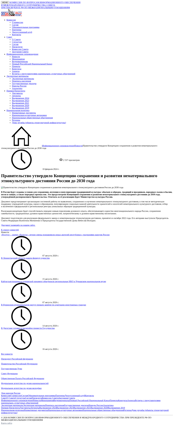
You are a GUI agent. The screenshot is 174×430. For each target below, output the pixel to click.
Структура (17, 42)
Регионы (16, 120)
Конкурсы (16, 69)
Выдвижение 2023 (20, 100)
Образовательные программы (25, 27)
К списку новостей (10, 230)
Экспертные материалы (23, 78)
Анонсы (16, 71)
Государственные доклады (24, 83)
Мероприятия (18, 59)
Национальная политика (12, 410)
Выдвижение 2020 (20, 105)
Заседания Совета (20, 52)
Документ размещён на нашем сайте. (18, 225)
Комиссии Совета (20, 49)
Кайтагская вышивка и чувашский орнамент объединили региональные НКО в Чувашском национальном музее (53, 281)
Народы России (19, 86)
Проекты (16, 66)
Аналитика (17, 88)
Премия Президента (10, 408)
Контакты (16, 34)
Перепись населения (21, 81)
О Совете (16, 39)
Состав (15, 25)
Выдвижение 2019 (20, 108)
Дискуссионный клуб (22, 32)
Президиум (17, 47)
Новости (16, 56)
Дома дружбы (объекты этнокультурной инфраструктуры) (39, 122)
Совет (4, 398)
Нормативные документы (24, 113)
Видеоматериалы (20, 61)
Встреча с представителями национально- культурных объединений (43, 74)
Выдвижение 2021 (20, 103)
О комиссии (17, 22)
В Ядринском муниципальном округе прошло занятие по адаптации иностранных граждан (43, 305)
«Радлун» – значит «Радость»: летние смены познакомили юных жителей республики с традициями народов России (55, 235)
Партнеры (16, 30)
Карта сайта (6, 423)
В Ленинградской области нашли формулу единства (25, 258)
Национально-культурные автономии (29, 115)
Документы (17, 93)
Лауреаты (16, 96)
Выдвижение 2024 (20, 98)
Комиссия (5, 395)
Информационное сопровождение (58, 146)
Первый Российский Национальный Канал (32, 64)
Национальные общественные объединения (32, 118)
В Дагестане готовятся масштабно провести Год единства (28, 328)
